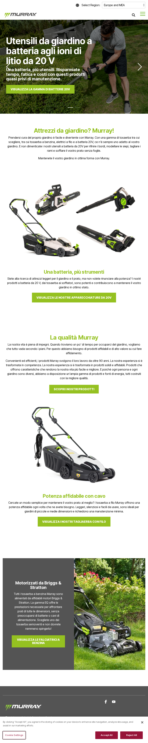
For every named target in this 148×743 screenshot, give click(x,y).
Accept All (106, 735)
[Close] (142, 722)
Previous (10, 66)
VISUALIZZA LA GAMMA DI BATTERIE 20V (40, 89)
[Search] (133, 15)
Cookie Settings (14, 735)
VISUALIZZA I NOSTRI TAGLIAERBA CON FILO (74, 521)
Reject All (131, 735)
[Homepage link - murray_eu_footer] (23, 711)
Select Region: (91, 5)
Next (138, 66)
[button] (142, 13)
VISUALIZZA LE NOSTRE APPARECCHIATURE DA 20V (74, 297)
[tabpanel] (74, 66)
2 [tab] (77, 109)
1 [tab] (69, 109)
